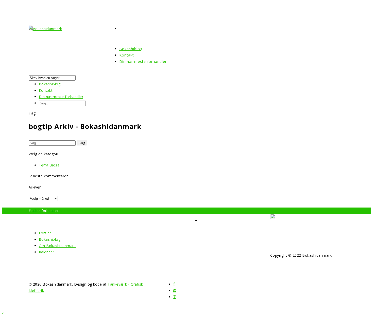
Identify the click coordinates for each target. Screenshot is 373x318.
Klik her (66, 210)
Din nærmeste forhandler (143, 61)
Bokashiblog (50, 84)
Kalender (46, 252)
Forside (45, 233)
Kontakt (46, 90)
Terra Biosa (49, 165)
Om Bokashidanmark (57, 245)
